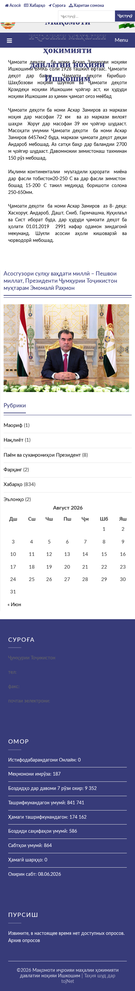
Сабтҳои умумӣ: (26, 845)
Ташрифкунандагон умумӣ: (37, 803)
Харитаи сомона (88, 6)
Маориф (13, 425)
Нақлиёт (14, 440)
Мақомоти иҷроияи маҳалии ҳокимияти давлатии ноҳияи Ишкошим (67, 49)
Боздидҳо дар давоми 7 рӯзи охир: (46, 788)
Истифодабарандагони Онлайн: (43, 760)
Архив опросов (24, 940)
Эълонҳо (14, 499)
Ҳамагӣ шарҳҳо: (26, 860)
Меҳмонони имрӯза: (30, 774)
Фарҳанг (13, 469)
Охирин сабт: (23, 874)
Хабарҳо (37, 6)
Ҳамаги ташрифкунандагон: (38, 817)
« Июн (14, 604)
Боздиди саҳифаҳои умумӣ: (38, 831)
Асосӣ (15, 6)
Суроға (58, 6)
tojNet (67, 981)
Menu (121, 40)
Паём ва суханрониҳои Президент (42, 455)
